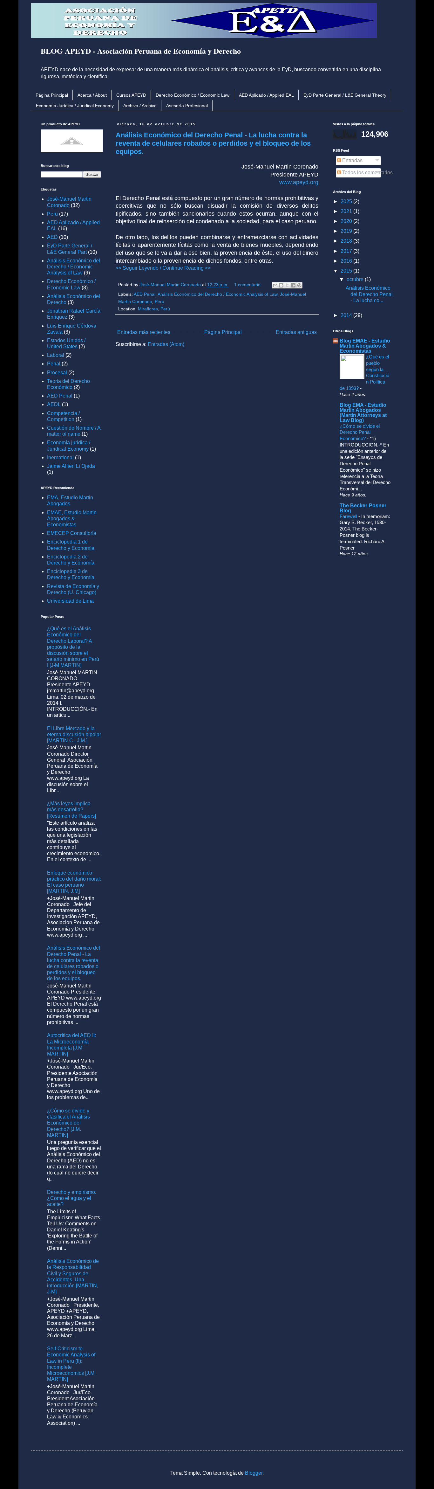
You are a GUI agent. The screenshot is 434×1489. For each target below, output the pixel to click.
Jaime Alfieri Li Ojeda (71, 466)
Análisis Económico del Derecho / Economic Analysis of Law (217, 294)
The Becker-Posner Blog (363, 508)
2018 (347, 241)
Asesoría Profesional (187, 105)
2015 (347, 271)
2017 (347, 251)
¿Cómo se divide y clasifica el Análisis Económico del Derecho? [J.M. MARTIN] (68, 1123)
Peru (159, 301)
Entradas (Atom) (166, 344)
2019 (347, 231)
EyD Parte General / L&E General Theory (344, 95)
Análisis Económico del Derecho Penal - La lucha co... (369, 294)
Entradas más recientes (143, 332)
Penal (53, 363)
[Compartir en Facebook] (293, 285)
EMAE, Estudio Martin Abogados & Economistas (72, 518)
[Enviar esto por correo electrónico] (275, 285)
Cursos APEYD (131, 95)
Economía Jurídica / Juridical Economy (75, 105)
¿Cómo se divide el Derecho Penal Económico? (360, 432)
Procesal (57, 372)
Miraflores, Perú (154, 308)
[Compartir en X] (287, 285)
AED (52, 237)
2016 (347, 261)
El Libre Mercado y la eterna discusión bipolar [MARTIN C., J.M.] (74, 734)
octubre (356, 279)
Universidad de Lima (70, 601)
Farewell (349, 516)
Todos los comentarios (367, 172)
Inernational (60, 457)
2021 (347, 211)
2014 (347, 315)
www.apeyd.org (298, 182)
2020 (347, 221)
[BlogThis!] (281, 285)
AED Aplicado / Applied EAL (266, 95)
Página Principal (52, 95)
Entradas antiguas (296, 332)
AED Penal (144, 294)
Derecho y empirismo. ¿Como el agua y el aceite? (71, 1198)
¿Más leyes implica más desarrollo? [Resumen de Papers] (71, 809)
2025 (347, 201)
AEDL (54, 404)
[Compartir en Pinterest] (299, 285)
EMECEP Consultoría (71, 533)
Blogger (253, 1473)
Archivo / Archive (140, 105)
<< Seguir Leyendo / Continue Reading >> (163, 268)
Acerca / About (92, 95)
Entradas (352, 160)
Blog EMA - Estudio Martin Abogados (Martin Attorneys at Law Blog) (363, 412)
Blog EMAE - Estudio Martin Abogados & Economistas (365, 346)
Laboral (55, 355)
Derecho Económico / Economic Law (192, 95)
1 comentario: (248, 284)
